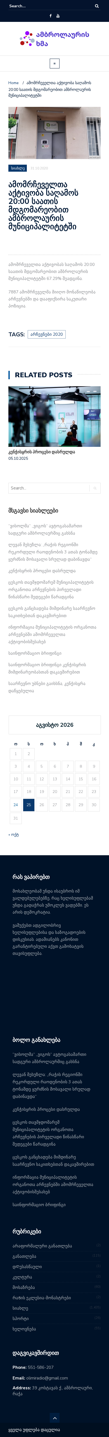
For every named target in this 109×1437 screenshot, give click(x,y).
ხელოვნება (24, 1329)
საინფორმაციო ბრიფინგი (34, 653)
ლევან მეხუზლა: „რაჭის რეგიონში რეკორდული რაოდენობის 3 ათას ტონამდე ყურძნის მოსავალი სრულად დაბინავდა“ (53, 552)
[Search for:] (26, 6)
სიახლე (20, 1308)
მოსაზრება (24, 1287)
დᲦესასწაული (27, 1267)
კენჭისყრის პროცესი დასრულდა (41, 451)
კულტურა (22, 1277)
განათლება (24, 1256)
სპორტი (21, 1318)
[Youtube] (57, 16)
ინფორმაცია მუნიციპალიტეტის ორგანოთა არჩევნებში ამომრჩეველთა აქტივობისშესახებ (52, 634)
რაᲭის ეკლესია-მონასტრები (42, 1298)
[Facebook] (50, 16)
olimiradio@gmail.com (47, 1378)
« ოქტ (13, 834)
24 (15, 805)
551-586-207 (41, 1367)
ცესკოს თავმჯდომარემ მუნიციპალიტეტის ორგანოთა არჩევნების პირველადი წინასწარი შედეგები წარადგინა (51, 590)
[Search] (97, 6)
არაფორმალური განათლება (42, 1246)
